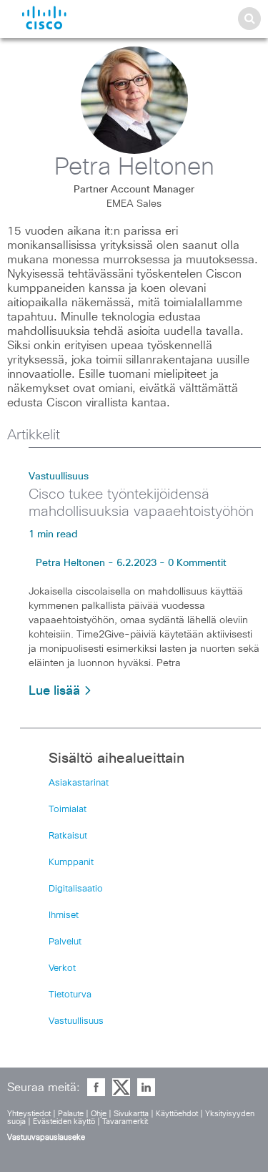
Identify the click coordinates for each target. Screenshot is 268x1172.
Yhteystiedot (29, 1114)
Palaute (71, 1114)
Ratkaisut (68, 836)
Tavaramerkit (125, 1121)
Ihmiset (64, 915)
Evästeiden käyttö (64, 1121)
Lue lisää (56, 691)
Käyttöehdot (177, 1114)
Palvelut (65, 942)
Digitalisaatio (76, 889)
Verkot (62, 968)
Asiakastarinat (79, 783)
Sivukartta (131, 1114)
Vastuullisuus (59, 477)
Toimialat (67, 809)
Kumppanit (71, 862)
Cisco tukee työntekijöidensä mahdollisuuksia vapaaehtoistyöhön (141, 503)
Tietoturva (70, 995)
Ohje (98, 1114)
